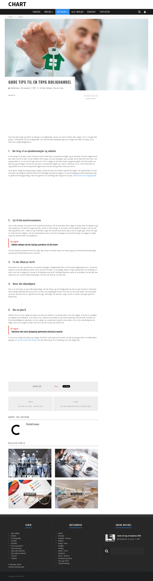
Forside (37, 11)
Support (24, 497)
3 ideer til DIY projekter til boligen (76, 491)
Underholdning (63, 563)
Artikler (61, 11)
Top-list (14, 556)
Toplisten (105, 11)
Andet (60, 533)
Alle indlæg (78, 11)
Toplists (14, 558)
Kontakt (91, 11)
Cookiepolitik (16, 538)
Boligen (49, 88)
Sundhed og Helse (65, 558)
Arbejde (61, 536)
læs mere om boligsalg (84, 175)
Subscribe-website (18, 551)
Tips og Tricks (58, 88)
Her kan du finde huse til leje (25, 340)
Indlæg (48, 11)
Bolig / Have (63, 543)
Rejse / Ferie (63, 551)
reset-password (17, 546)
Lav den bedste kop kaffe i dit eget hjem (76, 406)
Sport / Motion (63, 556)
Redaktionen (15, 88)
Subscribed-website (18, 553)
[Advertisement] (53, 116)
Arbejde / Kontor (64, 538)
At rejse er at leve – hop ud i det (31, 406)
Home (10, 17)
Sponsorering (16, 548)
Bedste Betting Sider (16, 567)
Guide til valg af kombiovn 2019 (129, 535)
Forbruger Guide (14, 564)
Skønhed (61, 553)
